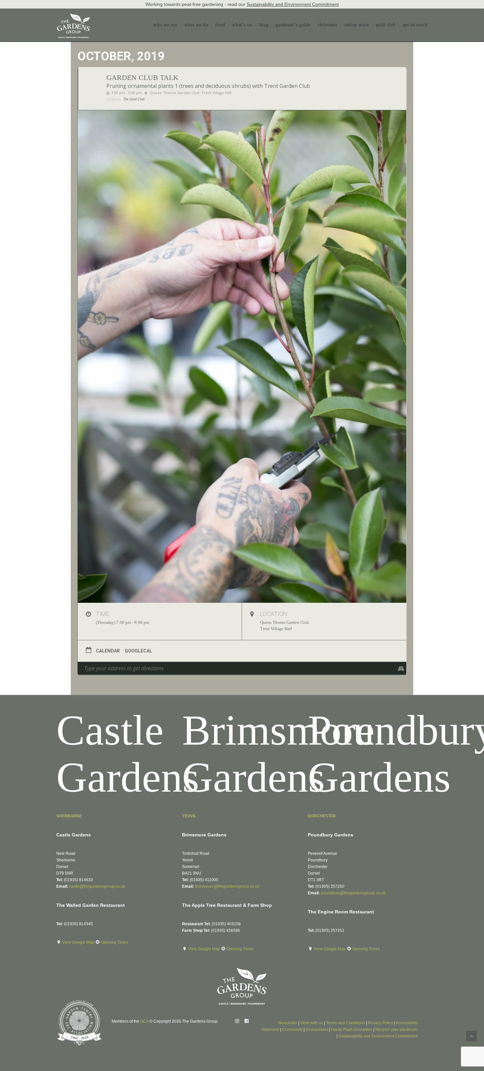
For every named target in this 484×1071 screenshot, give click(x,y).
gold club (385, 24)
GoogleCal (138, 650)
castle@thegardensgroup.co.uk (97, 886)
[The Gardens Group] (73, 16)
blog (264, 24)
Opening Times (114, 942)
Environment (317, 1029)
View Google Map (78, 942)
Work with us (311, 1023)
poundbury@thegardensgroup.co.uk (353, 893)
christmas (327, 24)
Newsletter (287, 1023)
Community (292, 1029)
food (220, 24)
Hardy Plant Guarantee (351, 1029)
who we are (165, 24)
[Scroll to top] (471, 1035)
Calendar (108, 650)
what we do (196, 24)
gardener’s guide (293, 24)
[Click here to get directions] (401, 668)
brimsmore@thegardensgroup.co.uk (227, 886)
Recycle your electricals (396, 1029)
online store (356, 24)
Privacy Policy (380, 1023)
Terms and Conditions (345, 1023)
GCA (144, 1021)
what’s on (242, 24)
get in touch (415, 24)
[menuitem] (166, 25)
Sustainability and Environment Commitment (293, 4)
